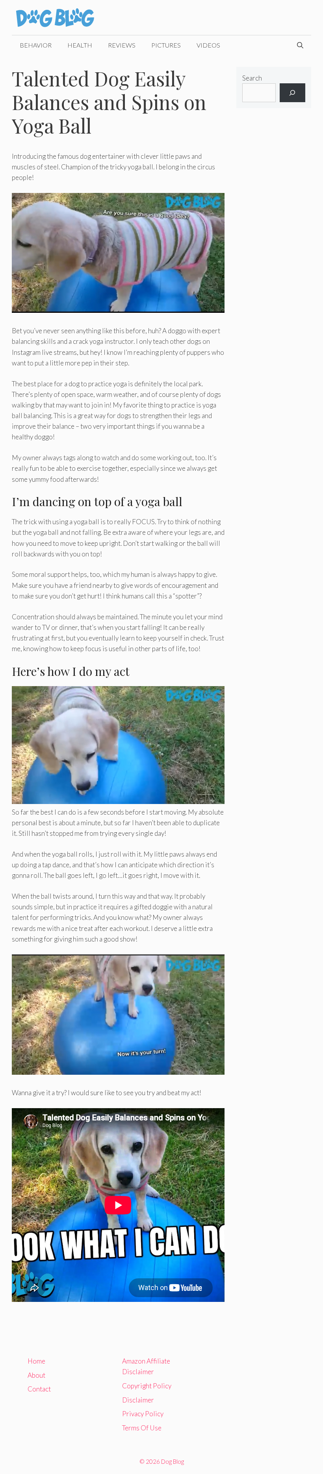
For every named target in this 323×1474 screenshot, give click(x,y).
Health (79, 45)
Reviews (122, 45)
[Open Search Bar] (300, 45)
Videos (208, 45)
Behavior (36, 45)
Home (36, 1361)
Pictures (166, 45)
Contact (39, 1389)
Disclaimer (138, 1400)
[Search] (292, 92)
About (36, 1375)
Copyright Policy (146, 1386)
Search (252, 78)
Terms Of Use (142, 1428)
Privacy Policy (142, 1414)
